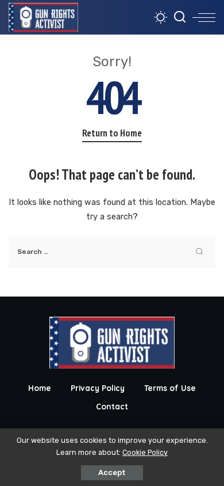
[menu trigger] (203, 17)
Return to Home (112, 133)
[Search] (180, 17)
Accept (112, 472)
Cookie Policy (145, 452)
